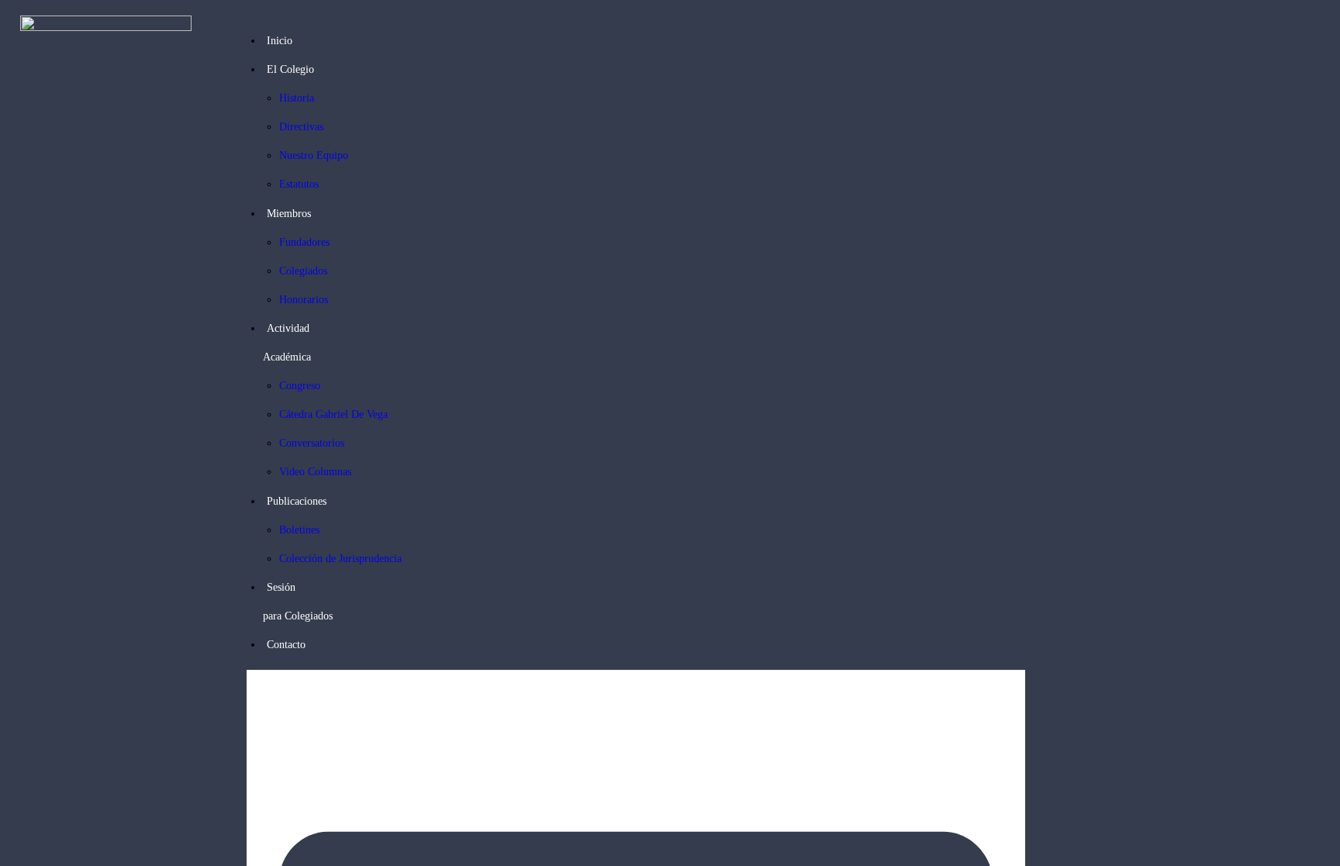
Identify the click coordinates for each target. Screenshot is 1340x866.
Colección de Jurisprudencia (340, 558)
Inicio (279, 41)
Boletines (299, 530)
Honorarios (303, 299)
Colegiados (303, 271)
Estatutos (299, 184)
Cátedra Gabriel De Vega (333, 414)
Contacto (286, 644)
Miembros (289, 213)
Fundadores (304, 242)
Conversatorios (311, 443)
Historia (296, 98)
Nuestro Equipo (313, 155)
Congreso (299, 386)
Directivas (301, 127)
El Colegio (290, 69)
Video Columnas (315, 472)
